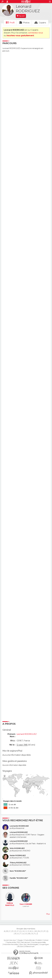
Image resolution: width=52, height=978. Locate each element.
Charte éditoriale (29, 940)
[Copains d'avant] (13, 967)
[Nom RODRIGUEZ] (5, 871)
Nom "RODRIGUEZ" (18, 871)
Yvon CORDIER (25, 904)
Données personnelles (39, 942)
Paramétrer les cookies (10, 944)
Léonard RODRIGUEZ (19, 832)
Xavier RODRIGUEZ (18, 855)
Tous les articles (11, 942)
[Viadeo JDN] (38, 967)
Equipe (20, 940)
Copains (42, 22)
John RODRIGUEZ (17, 848)
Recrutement (25, 942)
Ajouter (22, 16)
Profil (12, 22)
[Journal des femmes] (13, 958)
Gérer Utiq (22, 944)
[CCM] (38, 958)
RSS (18, 942)
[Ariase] (13, 973)
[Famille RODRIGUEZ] (5, 878)
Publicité (39, 940)
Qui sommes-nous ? (10, 940)
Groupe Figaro (44, 944)
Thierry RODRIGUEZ (18, 863)
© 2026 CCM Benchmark (26, 946)
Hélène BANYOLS (9, 904)
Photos (26, 22)
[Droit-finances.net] (38, 963)
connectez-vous (35, 33)
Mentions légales (32, 944)
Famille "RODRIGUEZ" (19, 878)
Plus (48, 914)
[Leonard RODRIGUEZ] (8, 10)
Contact (45, 940)
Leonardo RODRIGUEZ (19, 826)
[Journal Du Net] (13, 963)
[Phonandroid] (38, 972)
